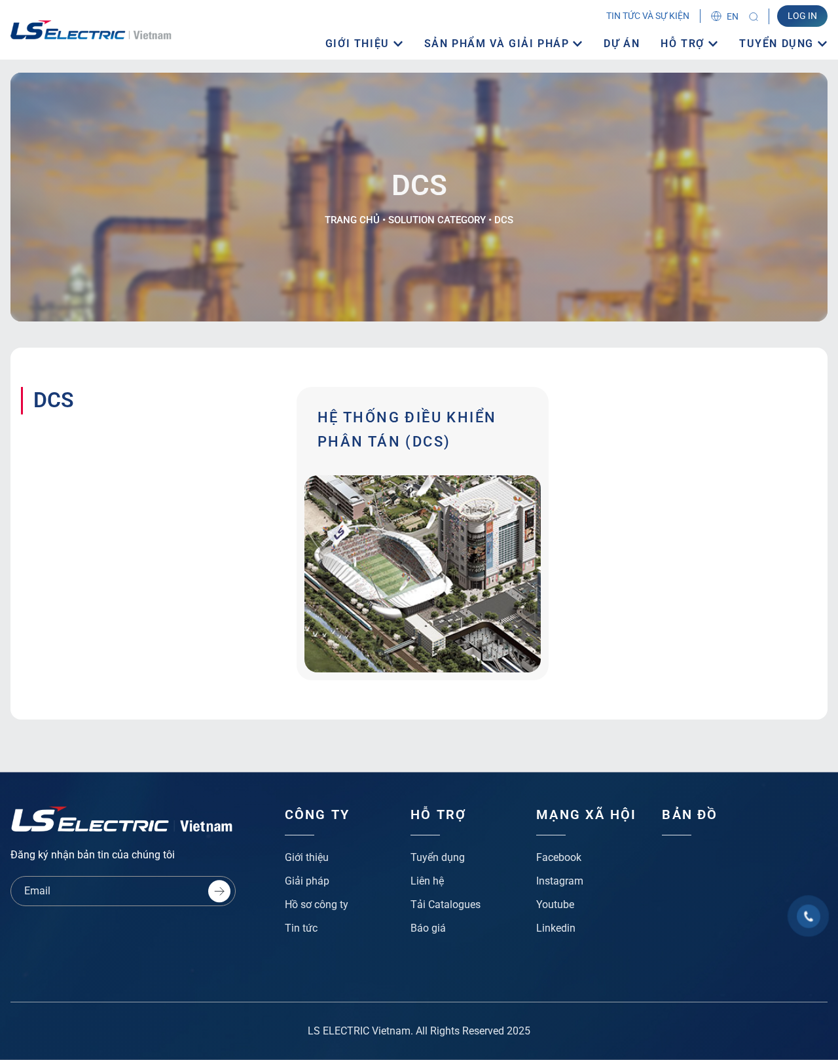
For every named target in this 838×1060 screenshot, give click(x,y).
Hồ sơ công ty (316, 904)
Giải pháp (307, 881)
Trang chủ (352, 220)
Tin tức (301, 928)
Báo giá (428, 928)
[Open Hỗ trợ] (713, 44)
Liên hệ (427, 881)
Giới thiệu (307, 857)
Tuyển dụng (437, 857)
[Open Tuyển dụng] (822, 44)
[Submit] (219, 891)
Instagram (559, 881)
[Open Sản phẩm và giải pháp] (577, 44)
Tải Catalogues (445, 904)
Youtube (555, 904)
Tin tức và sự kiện (647, 15)
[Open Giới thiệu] (398, 44)
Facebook (558, 857)
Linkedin (555, 928)
